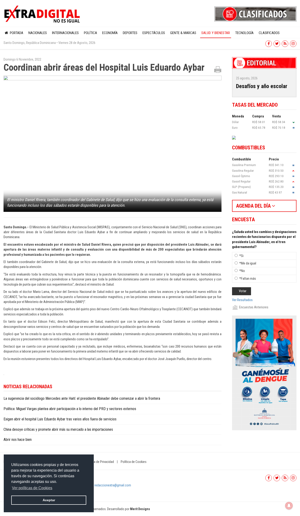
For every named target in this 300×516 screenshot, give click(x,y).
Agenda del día (254, 206)
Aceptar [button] (49, 500)
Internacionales (65, 33)
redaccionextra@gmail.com (112, 485)
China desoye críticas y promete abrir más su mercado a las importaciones (58, 429)
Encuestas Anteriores (253, 307)
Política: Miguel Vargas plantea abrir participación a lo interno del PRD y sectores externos (70, 409)
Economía (110, 33)
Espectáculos (153, 33)
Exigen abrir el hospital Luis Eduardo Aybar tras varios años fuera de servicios (60, 419)
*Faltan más (247, 278)
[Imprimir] (217, 69)
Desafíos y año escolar (261, 86)
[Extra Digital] (43, 14)
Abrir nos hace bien (18, 439)
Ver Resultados (242, 300)
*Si (241, 256)
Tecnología (244, 33)
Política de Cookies (133, 462)
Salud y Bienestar (215, 33)
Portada (16, 33)
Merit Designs (140, 509)
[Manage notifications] (289, 505)
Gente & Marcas (183, 33)
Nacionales (37, 33)
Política (90, 33)
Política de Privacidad (99, 462)
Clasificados (269, 33)
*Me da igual (247, 263)
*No (242, 271)
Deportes (130, 33)
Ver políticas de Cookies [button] (32, 488)
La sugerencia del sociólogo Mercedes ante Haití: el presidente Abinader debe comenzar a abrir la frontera (82, 398)
